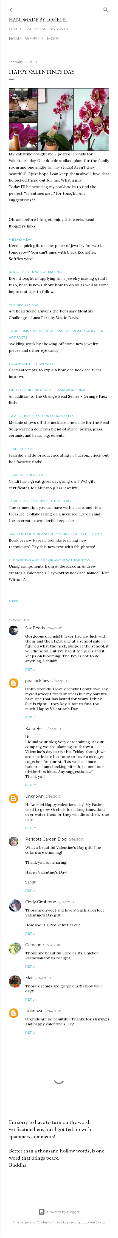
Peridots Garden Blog (46, 839)
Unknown (34, 796)
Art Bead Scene (23, 305)
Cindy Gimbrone (40, 901)
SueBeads (35, 627)
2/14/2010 (54, 628)
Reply (30, 669)
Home (15, 38)
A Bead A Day (21, 239)
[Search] (106, 8)
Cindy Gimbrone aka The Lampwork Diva (47, 390)
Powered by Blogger (63, 1212)
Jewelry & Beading (26, 475)
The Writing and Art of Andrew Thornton (49, 560)
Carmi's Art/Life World (31, 364)
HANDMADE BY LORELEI (38, 20)
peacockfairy (37, 680)
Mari (29, 977)
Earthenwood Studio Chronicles (41, 416)
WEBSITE (34, 38)
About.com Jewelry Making (35, 272)
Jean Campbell (23, 449)
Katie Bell (34, 728)
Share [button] (13, 601)
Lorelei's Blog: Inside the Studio (40, 501)
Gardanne (34, 944)
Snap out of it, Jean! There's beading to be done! (55, 534)
